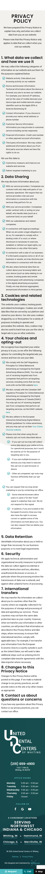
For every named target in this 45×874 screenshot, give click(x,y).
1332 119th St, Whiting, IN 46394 (22, 769)
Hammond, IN (33, 835)
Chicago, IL (10, 842)
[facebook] (15, 809)
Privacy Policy (27, 857)
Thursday (12, 793)
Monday (11, 783)
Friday (10, 796)
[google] (22, 809)
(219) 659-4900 (22, 763)
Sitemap (15, 857)
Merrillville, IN (33, 842)
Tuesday (11, 786)
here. (36, 385)
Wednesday (13, 789)
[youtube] (29, 809)
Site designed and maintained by (17, 863)
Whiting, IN (10, 835)
